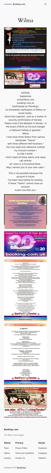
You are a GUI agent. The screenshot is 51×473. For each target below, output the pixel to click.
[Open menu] (45, 4)
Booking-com (19, 4)
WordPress (21, 467)
